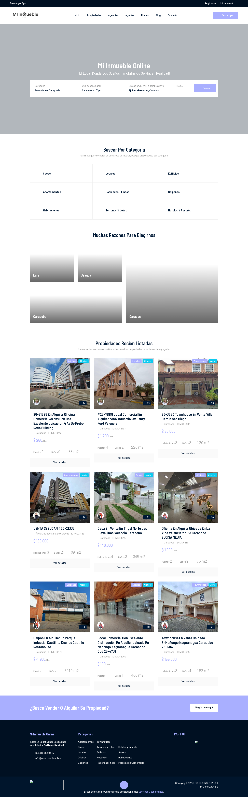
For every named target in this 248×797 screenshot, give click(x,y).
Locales (82, 752)
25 (212, 403)
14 (84, 403)
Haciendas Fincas (106, 762)
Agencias (113, 15)
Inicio (77, 15)
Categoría (40, 86)
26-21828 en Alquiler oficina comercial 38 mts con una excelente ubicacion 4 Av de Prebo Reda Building (58, 421)
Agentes (129, 15)
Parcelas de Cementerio (131, 762)
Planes (145, 15)
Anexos (122, 752)
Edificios (101, 752)
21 (148, 517)
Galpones (83, 762)
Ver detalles (59, 462)
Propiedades (94, 15)
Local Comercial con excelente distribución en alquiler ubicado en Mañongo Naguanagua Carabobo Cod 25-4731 (123, 644)
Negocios (102, 757)
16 (84, 517)
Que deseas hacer (91, 86)
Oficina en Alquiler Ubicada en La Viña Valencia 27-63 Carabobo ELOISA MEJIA (186, 532)
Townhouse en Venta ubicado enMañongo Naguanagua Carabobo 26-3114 (187, 642)
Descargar (227, 15)
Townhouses (104, 742)
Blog (158, 15)
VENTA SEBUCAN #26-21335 (54, 528)
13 (148, 403)
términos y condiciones (151, 791)
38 (84, 627)
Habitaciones (125, 757)
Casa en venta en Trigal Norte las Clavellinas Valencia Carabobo (122, 530)
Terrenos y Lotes (106, 747)
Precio (179, 86)
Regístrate (210, 3)
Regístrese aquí (204, 707)
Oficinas (82, 757)
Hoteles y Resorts (127, 747)
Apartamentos (86, 742)
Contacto (172, 15)
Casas (81, 747)
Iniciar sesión (227, 3)
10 (148, 627)
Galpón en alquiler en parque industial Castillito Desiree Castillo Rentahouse (58, 642)
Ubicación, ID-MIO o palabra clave (146, 86)
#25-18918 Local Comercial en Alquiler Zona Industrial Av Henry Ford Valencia (121, 418)
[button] (179, 91)
